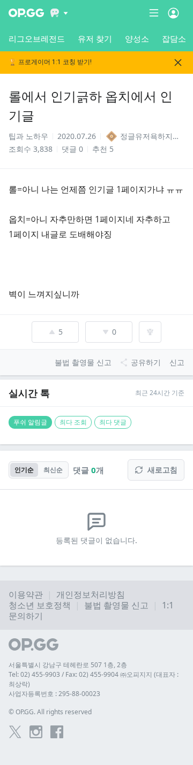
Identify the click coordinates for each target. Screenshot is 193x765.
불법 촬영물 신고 (116, 605)
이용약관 (26, 594)
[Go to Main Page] (26, 13)
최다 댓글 (113, 422)
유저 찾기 (95, 38)
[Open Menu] (173, 13)
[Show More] (59, 13)
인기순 (24, 469)
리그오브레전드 (37, 38)
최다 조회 (73, 422)
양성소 (137, 38)
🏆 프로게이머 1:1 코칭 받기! (50, 62)
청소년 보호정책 (40, 605)
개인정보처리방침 (90, 594)
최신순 (53, 469)
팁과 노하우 (28, 136)
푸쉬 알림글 (30, 422)
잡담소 (174, 38)
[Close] (178, 62)
